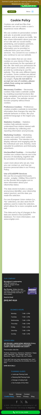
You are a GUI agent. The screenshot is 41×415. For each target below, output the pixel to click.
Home (11, 394)
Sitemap (18, 394)
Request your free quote (20, 4)
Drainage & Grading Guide (19, 380)
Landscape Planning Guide (20, 374)
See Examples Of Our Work (20, 383)
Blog (32, 396)
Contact (27, 394)
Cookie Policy (9, 396)
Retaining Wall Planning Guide (21, 377)
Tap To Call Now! (21, 412)
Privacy (26, 396)
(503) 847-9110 (10, 300)
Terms (19, 396)
